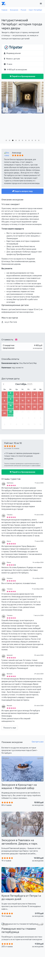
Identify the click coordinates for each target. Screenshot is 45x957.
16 (10, 406)
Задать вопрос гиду (23, 191)
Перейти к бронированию (23, 76)
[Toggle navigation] (41, 3)
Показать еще (9, 728)
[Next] (39, 110)
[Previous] (5, 110)
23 (10, 413)
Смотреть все (38, 742)
